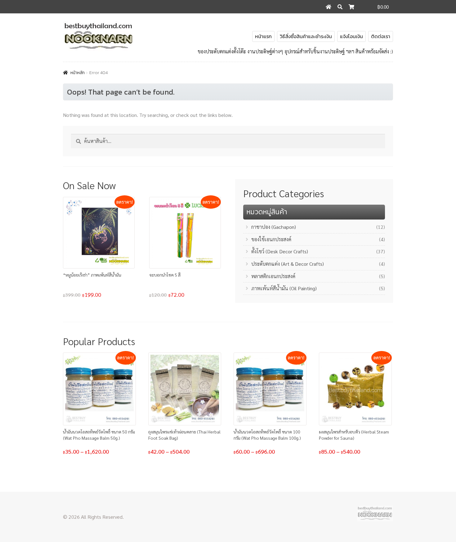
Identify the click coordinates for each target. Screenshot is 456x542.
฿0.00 (383, 7)
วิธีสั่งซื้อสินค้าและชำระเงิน (306, 36)
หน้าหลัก (77, 72)
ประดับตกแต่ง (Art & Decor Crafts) (287, 263)
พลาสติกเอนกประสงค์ (273, 276)
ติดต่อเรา (380, 36)
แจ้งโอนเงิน (351, 36)
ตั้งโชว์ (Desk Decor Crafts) (279, 251)
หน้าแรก (263, 36)
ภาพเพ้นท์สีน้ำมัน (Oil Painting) (284, 288)
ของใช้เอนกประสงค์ (271, 239)
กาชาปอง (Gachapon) (273, 227)
